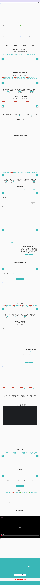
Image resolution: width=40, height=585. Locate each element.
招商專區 (4, 570)
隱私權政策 (4, 568)
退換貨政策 (16, 569)
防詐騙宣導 (4, 569)
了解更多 (29, 254)
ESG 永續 (4, 571)
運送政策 (16, 568)
